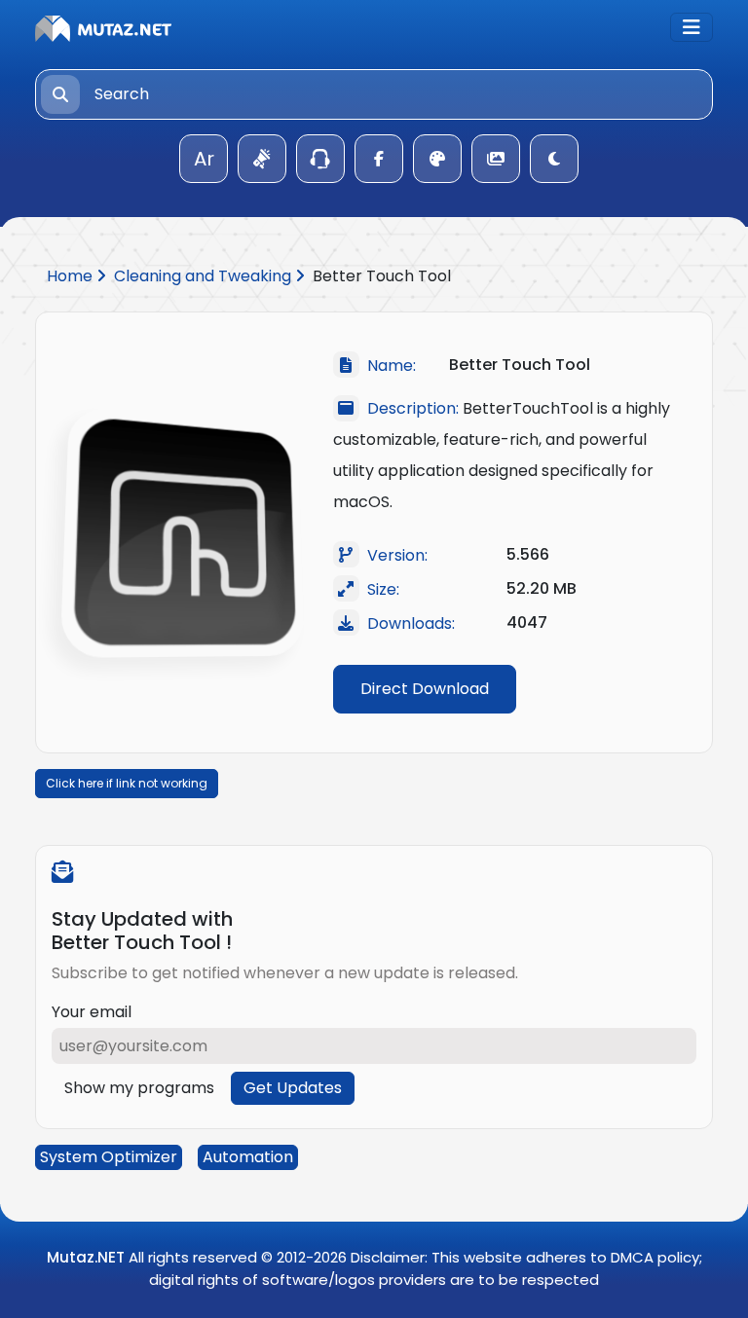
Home (71, 276)
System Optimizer (108, 1157)
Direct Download (424, 688)
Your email (91, 1012)
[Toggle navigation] (691, 27)
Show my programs (139, 1088)
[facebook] (379, 158)
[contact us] (320, 158)
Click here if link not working (126, 783)
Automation (248, 1157)
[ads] (262, 158)
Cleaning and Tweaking (204, 276)
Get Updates (292, 1088)
